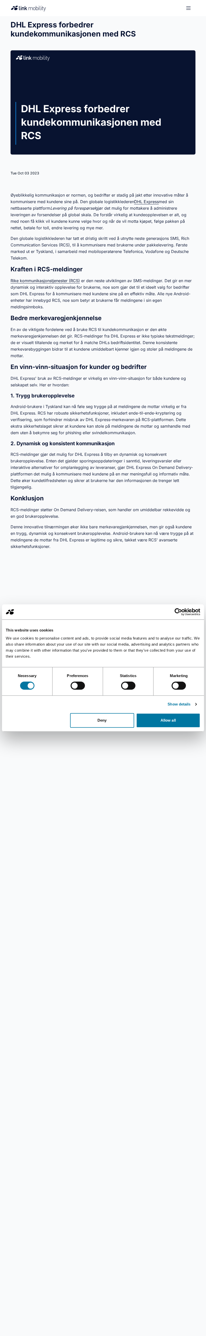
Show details (179, 704)
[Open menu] (188, 8)
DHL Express (146, 201)
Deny (102, 720)
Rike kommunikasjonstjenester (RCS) (45, 280)
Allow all (168, 720)
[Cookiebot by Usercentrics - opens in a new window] (178, 612)
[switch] (78, 686)
